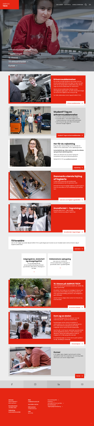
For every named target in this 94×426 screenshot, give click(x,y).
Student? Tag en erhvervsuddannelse (69, 135)
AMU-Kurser (59, 4)
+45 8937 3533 (12, 407)
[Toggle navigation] (89, 4)
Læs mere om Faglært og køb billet (70, 200)
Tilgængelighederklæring (54, 406)
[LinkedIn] (59, 384)
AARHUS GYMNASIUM (77, 4)
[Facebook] (12, 384)
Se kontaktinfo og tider (14, 412)
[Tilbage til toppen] (91, 423)
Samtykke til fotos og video (55, 403)
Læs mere (77, 249)
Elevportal (67, 4)
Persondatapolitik (52, 400)
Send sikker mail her (33, 404)
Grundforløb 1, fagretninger (72, 232)
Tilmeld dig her (75, 344)
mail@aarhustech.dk (33, 401)
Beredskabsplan (52, 405)
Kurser (78, 376)
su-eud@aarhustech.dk (70, 159)
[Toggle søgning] (85, 4)
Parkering (50, 401)
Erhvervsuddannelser (73, 103)
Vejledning (77, 167)
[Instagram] (35, 384)
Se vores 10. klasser (74, 307)
